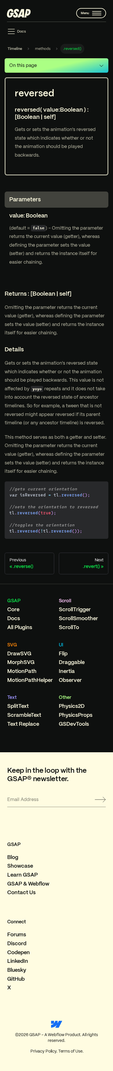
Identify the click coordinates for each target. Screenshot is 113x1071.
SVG (12, 645)
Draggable (72, 662)
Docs (13, 618)
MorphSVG (20, 662)
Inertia (67, 671)
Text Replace (23, 724)
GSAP (14, 601)
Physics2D (72, 706)
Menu (85, 13)
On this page (23, 65)
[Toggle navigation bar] (16, 31)
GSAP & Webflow (28, 883)
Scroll (65, 601)
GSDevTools (74, 724)
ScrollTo (69, 627)
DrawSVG (19, 653)
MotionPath (22, 671)
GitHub (16, 979)
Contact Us (21, 892)
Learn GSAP (22, 874)
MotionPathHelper (30, 680)
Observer (70, 680)
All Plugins (19, 627)
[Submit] (100, 799)
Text (12, 697)
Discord (16, 943)
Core (13, 609)
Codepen (18, 952)
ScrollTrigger (75, 609)
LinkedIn (17, 961)
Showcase (20, 865)
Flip (63, 653)
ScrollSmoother (78, 618)
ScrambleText (24, 715)
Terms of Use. (70, 1051)
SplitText (18, 706)
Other (65, 697)
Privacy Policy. (43, 1051)
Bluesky (16, 970)
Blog (12, 857)
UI (61, 645)
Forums (16, 934)
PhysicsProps (75, 715)
